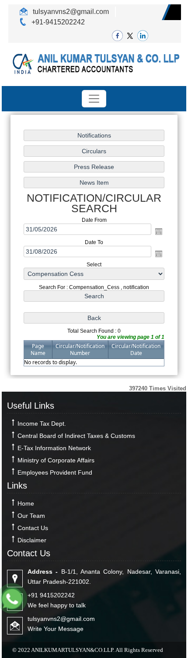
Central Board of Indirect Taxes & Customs (76, 435)
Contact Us (32, 527)
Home (25, 503)
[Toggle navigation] (94, 98)
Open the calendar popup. (159, 231)
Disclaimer (31, 540)
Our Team (31, 515)
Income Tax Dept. (41, 423)
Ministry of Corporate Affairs (55, 460)
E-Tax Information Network (54, 447)
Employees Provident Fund (54, 472)
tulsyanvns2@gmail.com (70, 11)
